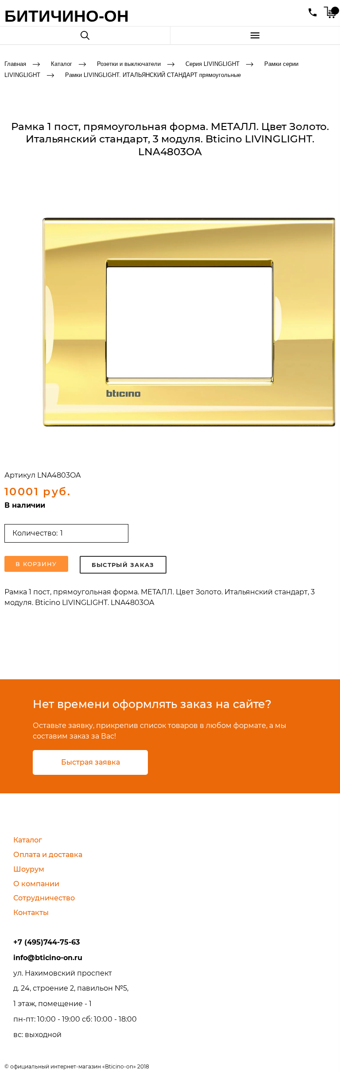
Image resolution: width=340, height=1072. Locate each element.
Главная (15, 64)
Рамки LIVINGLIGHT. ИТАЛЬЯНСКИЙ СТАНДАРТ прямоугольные (153, 75)
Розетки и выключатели (129, 64)
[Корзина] (330, 12)
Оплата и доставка (47, 854)
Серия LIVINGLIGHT (212, 64)
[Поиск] (85, 35)
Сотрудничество (44, 898)
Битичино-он (66, 16)
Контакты (31, 912)
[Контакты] (313, 12)
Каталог (61, 64)
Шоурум (28, 869)
